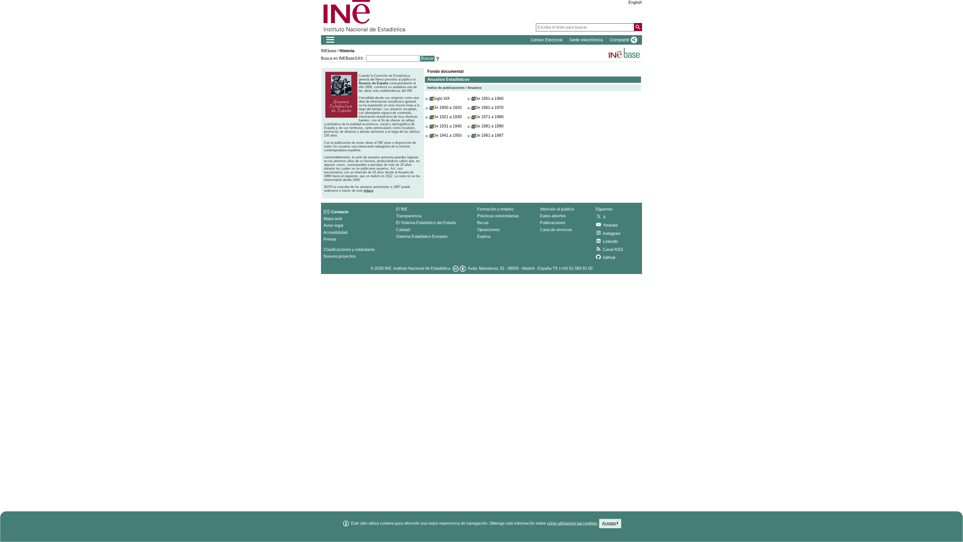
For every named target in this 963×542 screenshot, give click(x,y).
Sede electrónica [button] (586, 39)
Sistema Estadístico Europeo (421, 236)
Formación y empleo (495, 209)
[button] (622, 39)
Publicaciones (552, 223)
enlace (368, 190)
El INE (402, 209)
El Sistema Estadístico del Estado (426, 223)
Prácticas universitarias (498, 216)
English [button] (635, 2)
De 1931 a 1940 (447, 126)
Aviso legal (333, 225)
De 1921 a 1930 (447, 117)
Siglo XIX (441, 98)
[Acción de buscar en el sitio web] (638, 27)
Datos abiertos (553, 216)
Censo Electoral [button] (547, 39)
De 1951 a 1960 (489, 98)
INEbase (329, 51)
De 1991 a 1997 (489, 135)
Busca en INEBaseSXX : (343, 58)
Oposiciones (488, 230)
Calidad (403, 230)
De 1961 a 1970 (489, 107)
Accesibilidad (336, 232)
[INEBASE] (624, 53)
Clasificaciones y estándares (349, 249)
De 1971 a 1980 (489, 117)
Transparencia (409, 216)
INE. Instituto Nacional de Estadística (417, 268)
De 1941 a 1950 (447, 135)
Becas (483, 223)
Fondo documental (445, 71)
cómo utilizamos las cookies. (572, 523)
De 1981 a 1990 (489, 126)
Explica (484, 236)
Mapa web (333, 219)
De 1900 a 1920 (447, 107)
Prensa (330, 239)
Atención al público (557, 209)
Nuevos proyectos (340, 256)
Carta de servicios (556, 230)
